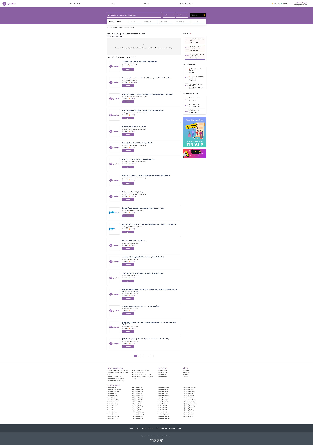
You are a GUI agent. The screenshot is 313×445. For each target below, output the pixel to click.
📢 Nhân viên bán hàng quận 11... (195, 69)
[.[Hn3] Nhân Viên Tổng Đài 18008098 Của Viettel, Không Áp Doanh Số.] (114, 261)
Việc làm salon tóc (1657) (138, 372)
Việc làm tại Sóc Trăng (189, 391)
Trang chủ (131, 428)
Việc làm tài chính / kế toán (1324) (115, 380)
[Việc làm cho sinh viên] (194, 153)
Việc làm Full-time (162, 370)
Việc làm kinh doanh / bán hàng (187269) (117, 370)
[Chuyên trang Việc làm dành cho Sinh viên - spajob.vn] (9, 4)
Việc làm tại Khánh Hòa (163, 387)
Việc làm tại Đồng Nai (137, 399)
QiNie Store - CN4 (194, 110)
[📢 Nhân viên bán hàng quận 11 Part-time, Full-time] (186, 70)
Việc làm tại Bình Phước (113, 416)
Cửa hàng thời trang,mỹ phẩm (131, 64)
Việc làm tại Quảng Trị (188, 389)
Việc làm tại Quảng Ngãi (164, 418)
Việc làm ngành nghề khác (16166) (115, 378)
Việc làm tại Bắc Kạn (112, 406)
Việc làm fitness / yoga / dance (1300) (141, 374)
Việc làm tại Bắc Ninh (112, 410)
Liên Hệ (143, 428)
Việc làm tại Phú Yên (163, 412)
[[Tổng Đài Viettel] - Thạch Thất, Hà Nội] (114, 131)
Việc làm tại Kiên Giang (163, 389)
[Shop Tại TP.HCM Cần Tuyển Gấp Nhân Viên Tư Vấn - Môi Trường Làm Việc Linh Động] (187, 47)
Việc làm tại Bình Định (112, 414)
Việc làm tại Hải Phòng (112, 395)
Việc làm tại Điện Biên (137, 397)
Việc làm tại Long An (112, 397)
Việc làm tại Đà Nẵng (112, 393)
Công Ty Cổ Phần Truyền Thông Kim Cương (135, 129)
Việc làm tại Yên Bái (188, 416)
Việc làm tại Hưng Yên (137, 418)
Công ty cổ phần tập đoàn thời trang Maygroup (136, 96)
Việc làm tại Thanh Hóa (189, 401)
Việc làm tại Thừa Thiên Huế (190, 404)
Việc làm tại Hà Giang (137, 406)
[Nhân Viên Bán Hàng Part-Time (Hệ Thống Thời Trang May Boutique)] (114, 115)
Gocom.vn (185, 376)
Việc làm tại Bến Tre (112, 412)
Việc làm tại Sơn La (188, 393)
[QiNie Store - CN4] (186, 111)
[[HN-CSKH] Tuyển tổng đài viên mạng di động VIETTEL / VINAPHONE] (114, 212)
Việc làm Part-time (162, 372)
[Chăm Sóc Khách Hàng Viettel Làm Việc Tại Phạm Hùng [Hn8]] (114, 310)
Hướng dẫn (172, 428)
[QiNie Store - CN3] (186, 99)
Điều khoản (151, 428)
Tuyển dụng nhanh (74, 3)
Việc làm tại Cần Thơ (137, 389)
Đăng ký (285, 3)
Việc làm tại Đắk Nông (137, 395)
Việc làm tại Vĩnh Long (188, 412)
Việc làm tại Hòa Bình (137, 416)
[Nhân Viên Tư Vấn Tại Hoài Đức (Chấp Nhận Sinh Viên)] (114, 163)
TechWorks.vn (186, 370)
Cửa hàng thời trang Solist (130, 80)
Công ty (146, 3)
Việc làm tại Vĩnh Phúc (188, 414)
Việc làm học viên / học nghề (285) (140, 370)
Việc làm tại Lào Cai (163, 399)
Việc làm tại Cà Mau (137, 387)
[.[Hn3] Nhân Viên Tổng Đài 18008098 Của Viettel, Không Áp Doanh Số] (114, 277)
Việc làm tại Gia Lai (137, 404)
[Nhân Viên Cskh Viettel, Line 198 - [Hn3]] (114, 245)
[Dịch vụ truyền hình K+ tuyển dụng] (114, 196)
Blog (138, 428)
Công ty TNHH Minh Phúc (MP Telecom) (134, 210)
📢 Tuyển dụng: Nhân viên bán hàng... (196, 77)
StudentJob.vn (187, 372)
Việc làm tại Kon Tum (163, 391)
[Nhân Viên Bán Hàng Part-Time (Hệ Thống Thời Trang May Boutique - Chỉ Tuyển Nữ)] (114, 98)
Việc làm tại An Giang (112, 401)
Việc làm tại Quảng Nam (164, 416)
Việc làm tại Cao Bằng (137, 391)
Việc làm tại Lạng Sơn (163, 397)
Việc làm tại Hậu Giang (138, 414)
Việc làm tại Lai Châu (163, 393)
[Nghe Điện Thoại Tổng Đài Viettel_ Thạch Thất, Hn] (114, 147)
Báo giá (180, 428)
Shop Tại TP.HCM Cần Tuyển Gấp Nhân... (196, 47)
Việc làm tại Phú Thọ (163, 410)
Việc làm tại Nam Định (163, 401)
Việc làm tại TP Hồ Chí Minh (114, 389)
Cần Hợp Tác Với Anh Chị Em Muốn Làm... (197, 55)
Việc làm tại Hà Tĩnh (137, 410)
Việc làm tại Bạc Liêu (112, 408)
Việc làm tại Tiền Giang (189, 406)
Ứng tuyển (128, 69)
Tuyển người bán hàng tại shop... (197, 39)
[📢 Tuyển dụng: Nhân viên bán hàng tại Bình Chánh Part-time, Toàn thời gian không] (186, 77)
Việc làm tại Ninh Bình (163, 406)
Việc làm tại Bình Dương (113, 391)
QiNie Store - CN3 (194, 98)
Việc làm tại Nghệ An (163, 404)
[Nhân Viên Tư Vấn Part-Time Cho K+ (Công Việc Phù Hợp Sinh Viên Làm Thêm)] (114, 180)
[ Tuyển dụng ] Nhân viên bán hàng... (196, 84)
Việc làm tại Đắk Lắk (137, 393)
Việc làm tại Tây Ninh (188, 395)
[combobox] (169, 15)
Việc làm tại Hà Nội (111, 387)
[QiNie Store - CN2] (186, 105)
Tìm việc (111, 3)
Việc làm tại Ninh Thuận (164, 408)
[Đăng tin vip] (194, 132)
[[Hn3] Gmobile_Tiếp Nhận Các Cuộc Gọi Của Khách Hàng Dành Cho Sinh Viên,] (114, 343)
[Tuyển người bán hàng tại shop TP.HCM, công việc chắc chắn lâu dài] (187, 39)
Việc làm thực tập (162, 376)
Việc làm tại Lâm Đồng (163, 395)
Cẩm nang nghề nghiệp (185, 3)
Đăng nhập (276, 3)
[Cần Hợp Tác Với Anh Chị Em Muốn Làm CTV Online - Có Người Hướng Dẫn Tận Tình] (187, 55)
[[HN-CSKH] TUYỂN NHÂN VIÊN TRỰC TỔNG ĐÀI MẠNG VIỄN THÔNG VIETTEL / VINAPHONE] (114, 229)
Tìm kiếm (194, 15)
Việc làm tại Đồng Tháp (138, 401)
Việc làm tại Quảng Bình (164, 414)
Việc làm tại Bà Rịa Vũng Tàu (114, 399)
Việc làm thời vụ (162, 374)
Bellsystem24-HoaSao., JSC (131, 243)
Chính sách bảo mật (161, 428)
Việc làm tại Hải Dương (138, 412)
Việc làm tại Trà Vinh (188, 408)
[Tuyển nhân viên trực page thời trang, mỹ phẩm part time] (114, 66)
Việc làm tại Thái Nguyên (189, 399)
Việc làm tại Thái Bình (188, 397)
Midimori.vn (186, 374)
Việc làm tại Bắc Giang (112, 404)
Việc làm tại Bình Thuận (113, 418)
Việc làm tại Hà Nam (137, 408)
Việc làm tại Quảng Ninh (189, 387)
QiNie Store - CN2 (194, 104)
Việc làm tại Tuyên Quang (189, 410)
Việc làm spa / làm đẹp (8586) (114, 376)
